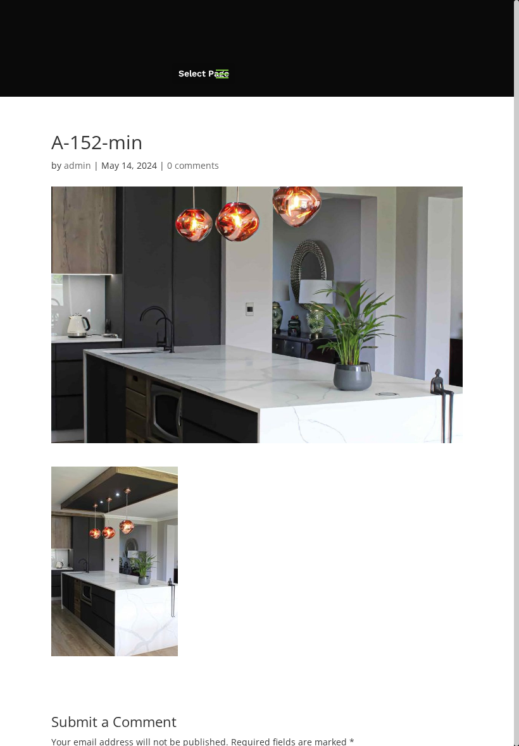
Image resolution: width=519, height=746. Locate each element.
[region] (259, 373)
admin (77, 165)
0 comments (193, 165)
